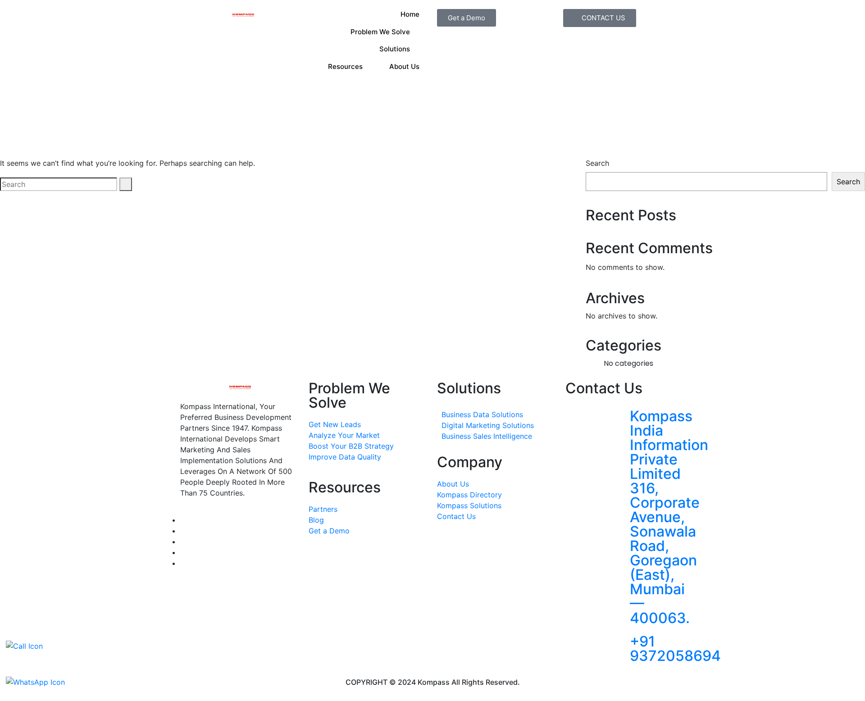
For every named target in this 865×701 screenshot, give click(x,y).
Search (597, 163)
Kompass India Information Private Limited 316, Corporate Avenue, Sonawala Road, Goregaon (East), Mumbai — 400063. (669, 517)
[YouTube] (183, 563)
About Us (404, 66)
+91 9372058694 (675, 649)
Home (410, 14)
